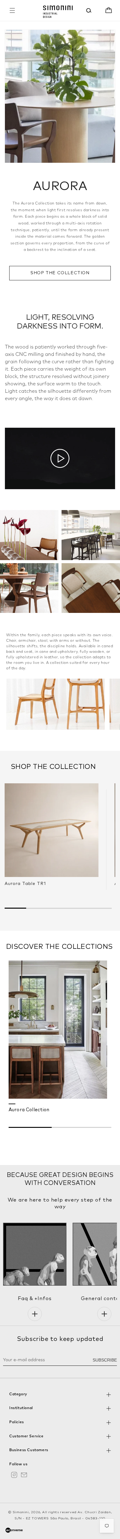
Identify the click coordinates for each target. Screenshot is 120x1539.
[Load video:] (60, 458)
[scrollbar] (60, 1127)
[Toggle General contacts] (104, 1314)
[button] (12, 10)
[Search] (89, 10)
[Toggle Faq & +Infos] (35, 1314)
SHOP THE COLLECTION (59, 273)
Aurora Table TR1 (25, 884)
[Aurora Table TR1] (51, 830)
